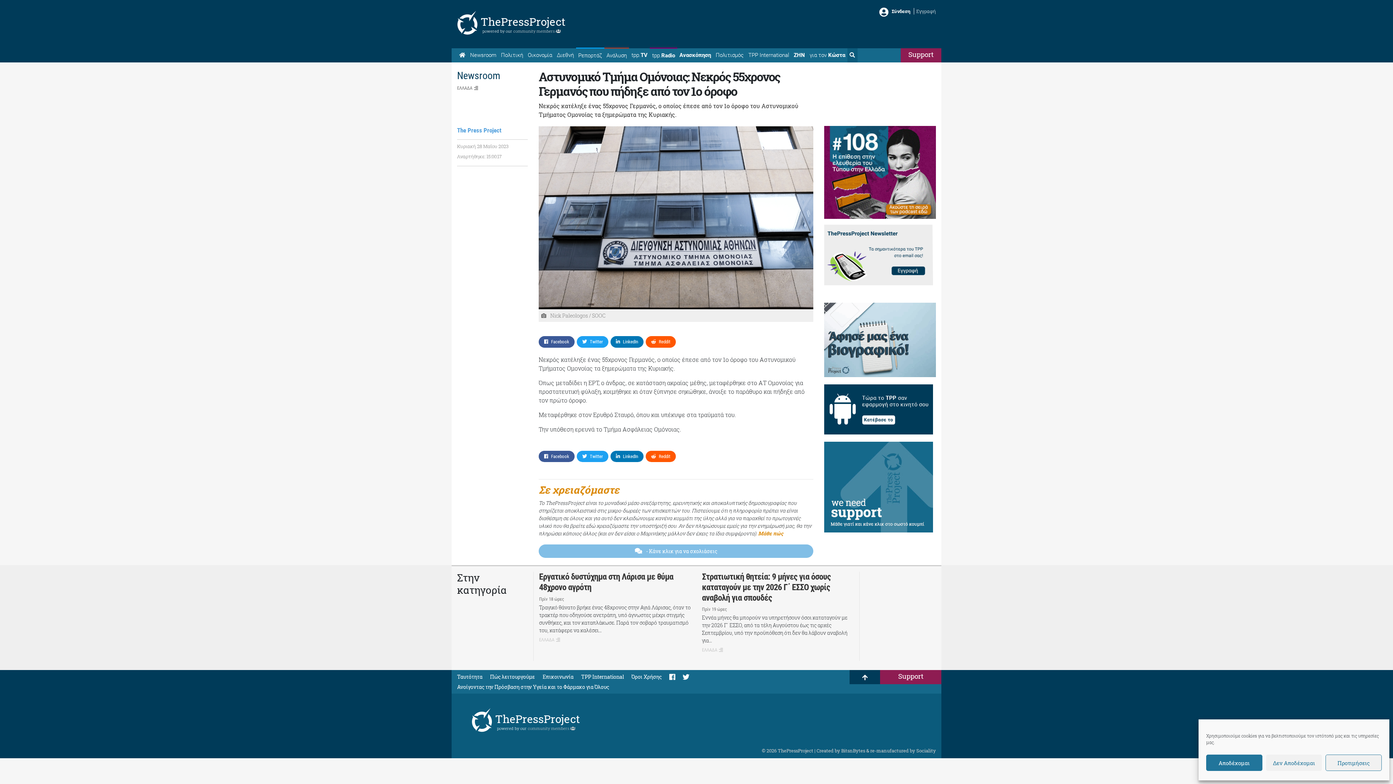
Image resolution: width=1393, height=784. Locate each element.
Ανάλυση (617, 55)
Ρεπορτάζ (590, 55)
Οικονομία (540, 55)
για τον (827, 55)
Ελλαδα (464, 88)
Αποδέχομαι (1234, 763)
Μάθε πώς (770, 533)
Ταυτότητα (469, 676)
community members (534, 31)
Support (921, 54)
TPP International (768, 55)
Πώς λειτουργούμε (512, 676)
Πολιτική (512, 55)
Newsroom (483, 55)
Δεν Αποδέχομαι (1294, 763)
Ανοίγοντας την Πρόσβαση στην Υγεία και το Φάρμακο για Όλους (533, 686)
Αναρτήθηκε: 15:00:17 (479, 156)
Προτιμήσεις (1353, 763)
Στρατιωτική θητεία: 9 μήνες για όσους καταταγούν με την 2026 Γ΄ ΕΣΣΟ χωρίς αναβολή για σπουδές (766, 587)
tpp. (640, 55)
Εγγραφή (926, 11)
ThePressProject (523, 22)
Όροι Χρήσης (647, 676)
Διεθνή (565, 55)
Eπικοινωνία (558, 676)
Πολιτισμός (730, 55)
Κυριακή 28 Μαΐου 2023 (483, 146)
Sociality (926, 750)
